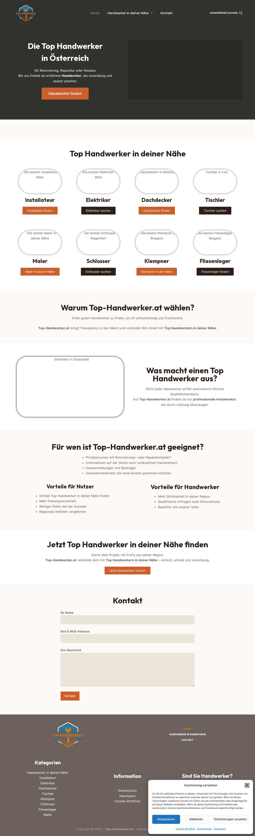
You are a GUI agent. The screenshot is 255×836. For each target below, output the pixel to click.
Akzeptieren (166, 819)
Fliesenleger (48, 809)
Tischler (48, 794)
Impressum (220, 828)
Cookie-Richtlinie (185, 828)
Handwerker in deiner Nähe (128, 13)
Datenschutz (204, 828)
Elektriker (47, 783)
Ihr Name (67, 613)
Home (94, 13)
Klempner (48, 799)
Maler (47, 815)
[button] (247, 785)
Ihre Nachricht (71, 650)
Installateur (47, 778)
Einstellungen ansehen (230, 819)
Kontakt (167, 13)
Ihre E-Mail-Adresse (75, 631)
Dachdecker (48, 788)
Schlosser (47, 804)
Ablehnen (196, 819)
